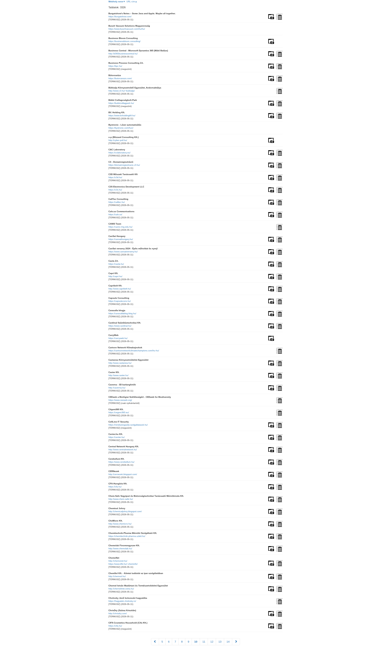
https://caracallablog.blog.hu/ (122, 313)
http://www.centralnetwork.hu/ (122, 449)
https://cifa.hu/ (115, 626)
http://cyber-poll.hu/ (117, 140)
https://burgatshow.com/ (120, 16)
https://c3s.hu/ (115, 189)
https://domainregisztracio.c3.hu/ (124, 165)
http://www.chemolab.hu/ (120, 548)
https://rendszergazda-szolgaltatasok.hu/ (128, 425)
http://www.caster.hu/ (118, 375)
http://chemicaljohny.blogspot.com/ (125, 511)
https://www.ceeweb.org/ (120, 400)
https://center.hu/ (116, 437)
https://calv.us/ (115, 214)
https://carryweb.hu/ (118, 338)
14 (228, 641)
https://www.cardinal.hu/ (119, 326)
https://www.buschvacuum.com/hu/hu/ (126, 29)
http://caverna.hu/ (116, 387)
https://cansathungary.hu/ (120, 239)
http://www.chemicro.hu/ (120, 524)
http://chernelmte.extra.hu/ (121, 588)
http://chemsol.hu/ (117, 576)
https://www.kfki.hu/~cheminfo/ (123, 564)
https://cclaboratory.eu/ (119, 152)
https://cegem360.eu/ (118, 412)
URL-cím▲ (131, 1)
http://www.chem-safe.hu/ (120, 499)
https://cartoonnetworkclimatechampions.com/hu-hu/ (133, 350)
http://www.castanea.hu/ (120, 363)
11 (203, 641)
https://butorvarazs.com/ (120, 78)
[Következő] (236, 641)
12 (211, 641)
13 (219, 641)
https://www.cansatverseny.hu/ (123, 251)
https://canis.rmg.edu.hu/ (120, 227)
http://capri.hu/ (115, 276)
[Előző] (155, 641)
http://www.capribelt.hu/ (119, 288)
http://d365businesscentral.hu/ (123, 53)
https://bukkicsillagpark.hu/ (121, 103)
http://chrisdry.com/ (117, 613)
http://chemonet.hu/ (117, 561)
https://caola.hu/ (116, 264)
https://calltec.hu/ (116, 202)
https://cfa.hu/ (115, 486)
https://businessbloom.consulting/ (124, 41)
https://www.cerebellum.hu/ (121, 462)
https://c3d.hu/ (115, 177)
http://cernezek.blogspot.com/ (122, 474)
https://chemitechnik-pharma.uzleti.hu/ (126, 536)
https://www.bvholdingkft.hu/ (121, 115)
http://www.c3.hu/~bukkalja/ (121, 91)
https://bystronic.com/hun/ (120, 128)
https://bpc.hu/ (115, 66)
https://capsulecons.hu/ (119, 301)
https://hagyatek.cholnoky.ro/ (122, 601)
